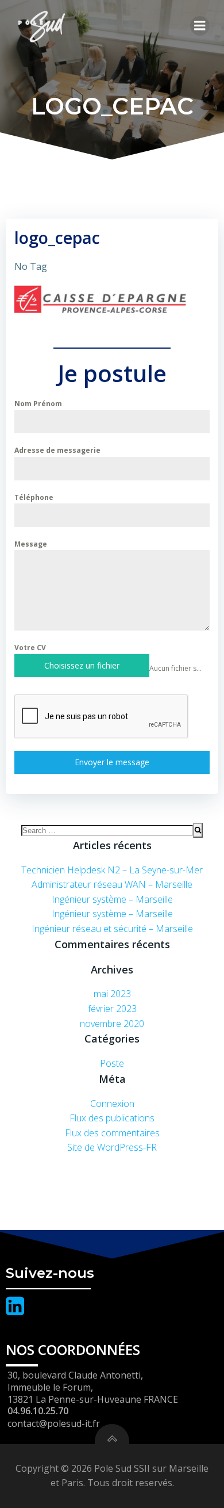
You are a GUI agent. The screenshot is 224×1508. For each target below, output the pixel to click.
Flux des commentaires (112, 1133)
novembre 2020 (112, 1023)
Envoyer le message (112, 762)
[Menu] (200, 26)
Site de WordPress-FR (112, 1147)
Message (30, 544)
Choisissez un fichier (81, 665)
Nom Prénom (38, 404)
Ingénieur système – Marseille (112, 899)
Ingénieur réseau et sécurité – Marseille (112, 928)
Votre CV (30, 647)
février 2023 (112, 1008)
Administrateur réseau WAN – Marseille (112, 884)
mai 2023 (112, 993)
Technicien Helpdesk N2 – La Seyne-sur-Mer (112, 870)
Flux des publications (112, 1118)
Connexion (112, 1103)
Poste (112, 1063)
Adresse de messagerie (57, 450)
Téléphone (33, 497)
